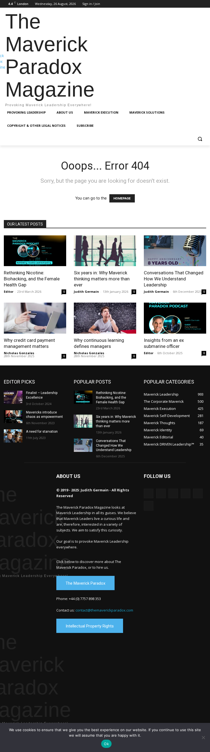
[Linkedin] (180, 4)
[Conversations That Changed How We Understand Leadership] (175, 250)
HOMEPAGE (122, 198)
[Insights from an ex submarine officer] (175, 318)
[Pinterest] (188, 4)
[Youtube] (203, 4)
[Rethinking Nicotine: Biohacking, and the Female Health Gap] (35, 250)
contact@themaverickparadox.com (104, 610)
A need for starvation (42, 431)
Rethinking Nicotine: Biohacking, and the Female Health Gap (32, 279)
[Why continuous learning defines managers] (105, 318)
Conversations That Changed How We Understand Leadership (173, 279)
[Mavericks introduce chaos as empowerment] (13, 416)
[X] (195, 4)
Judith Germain (86, 291)
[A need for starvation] (13, 436)
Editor (8, 291)
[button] (199, 139)
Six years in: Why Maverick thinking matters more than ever (102, 279)
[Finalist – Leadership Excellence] (13, 397)
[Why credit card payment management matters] (35, 318)
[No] (203, 737)
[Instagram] (173, 4)
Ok (106, 744)
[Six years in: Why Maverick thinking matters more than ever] (105, 250)
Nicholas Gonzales (19, 353)
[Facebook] (165, 4)
